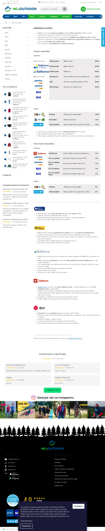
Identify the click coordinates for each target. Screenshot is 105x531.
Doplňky (8, 58)
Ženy (6, 37)
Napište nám (59, 485)
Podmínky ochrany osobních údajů (66, 479)
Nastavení (26, 526)
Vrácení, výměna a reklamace (64, 469)
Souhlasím (78, 506)
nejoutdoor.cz (12, 469)
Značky (7, 79)
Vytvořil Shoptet (10, 529)
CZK (100, 2)
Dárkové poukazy (11, 75)
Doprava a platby (47, 2)
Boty (6, 45)
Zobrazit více (52, 390)
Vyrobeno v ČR (10, 70)
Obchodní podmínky (61, 475)
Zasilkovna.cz (42, 287)
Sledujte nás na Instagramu (55, 397)
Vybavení (8, 54)
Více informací (26, 521)
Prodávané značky (61, 482)
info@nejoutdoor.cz (75, 338)
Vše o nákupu (59, 466)
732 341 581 (11, 462)
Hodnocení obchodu (52, 354)
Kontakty (61, 2)
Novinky (8, 66)
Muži (6, 33)
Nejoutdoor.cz (12, 466)
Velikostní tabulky (60, 472)
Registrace (92, 2)
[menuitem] (7, 16)
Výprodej (8, 62)
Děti (6, 41)
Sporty (7, 49)
